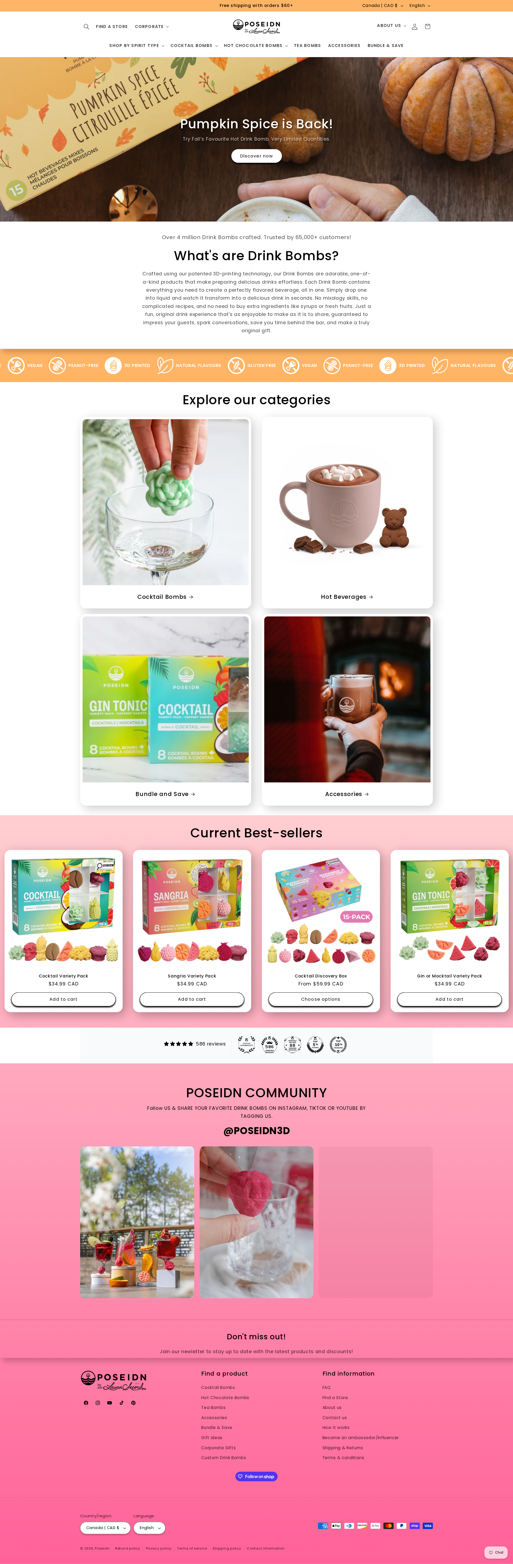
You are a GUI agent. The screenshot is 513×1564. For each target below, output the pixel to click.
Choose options (320, 999)
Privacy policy (159, 1548)
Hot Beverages (343, 597)
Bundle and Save (162, 794)
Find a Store (335, 1397)
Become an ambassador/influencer (360, 1437)
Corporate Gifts (218, 1448)
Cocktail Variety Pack (63, 976)
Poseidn (102, 1548)
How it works (336, 1427)
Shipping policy (227, 1548)
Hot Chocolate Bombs (225, 1397)
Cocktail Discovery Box (321, 976)
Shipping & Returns (342, 1448)
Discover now (256, 156)
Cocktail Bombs (162, 597)
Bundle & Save (216, 1427)
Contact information (266, 1548)
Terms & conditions (343, 1457)
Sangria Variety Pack (192, 976)
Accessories (343, 794)
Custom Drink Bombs (223, 1457)
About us (332, 1407)
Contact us (334, 1417)
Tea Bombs (213, 1407)
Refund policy (127, 1548)
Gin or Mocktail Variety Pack (449, 976)
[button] (86, 26)
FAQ (326, 1387)
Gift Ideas (212, 1437)
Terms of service (192, 1548)
